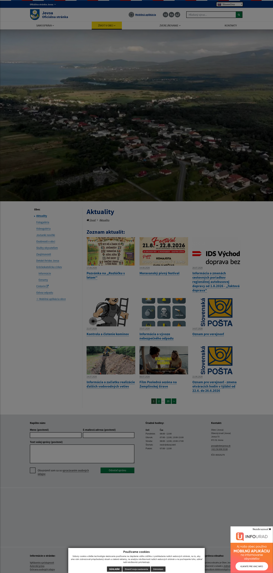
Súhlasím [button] (114, 569)
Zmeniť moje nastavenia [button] (136, 569)
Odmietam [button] (158, 569)
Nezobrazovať (261, 529)
